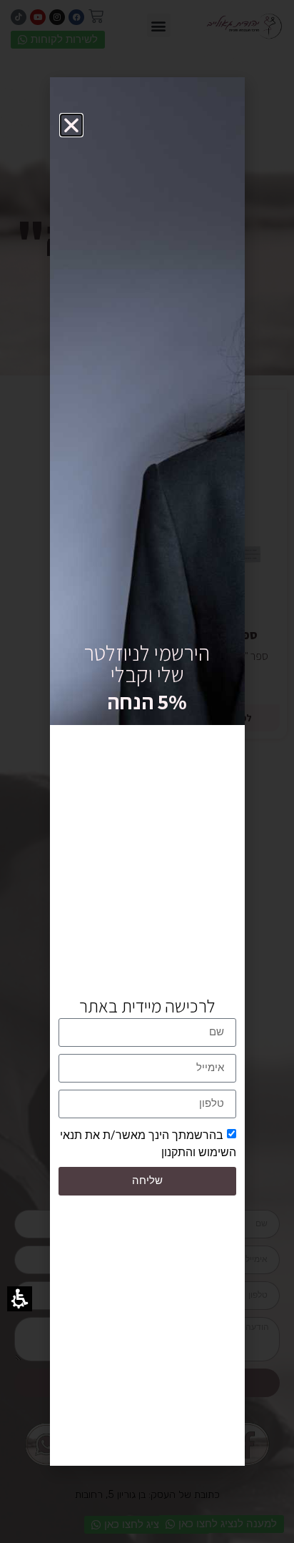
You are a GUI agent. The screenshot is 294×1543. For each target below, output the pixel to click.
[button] (71, 125)
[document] (147, 771)
